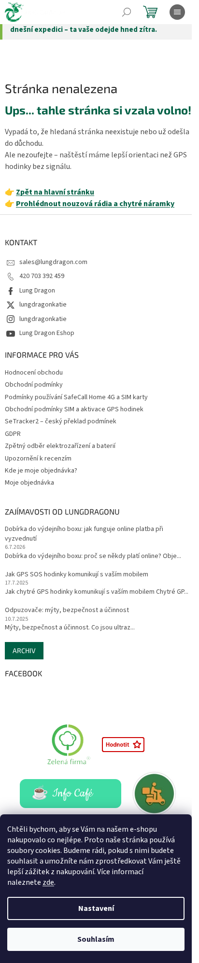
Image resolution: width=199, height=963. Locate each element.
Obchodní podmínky (34, 385)
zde (48, 882)
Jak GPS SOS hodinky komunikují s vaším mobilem (76, 574)
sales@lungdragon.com (53, 262)
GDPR (13, 434)
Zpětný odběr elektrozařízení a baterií (60, 446)
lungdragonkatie (43, 304)
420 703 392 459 (41, 276)
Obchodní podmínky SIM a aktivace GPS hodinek (74, 409)
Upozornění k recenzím (38, 458)
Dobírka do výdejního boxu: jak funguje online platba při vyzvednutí (84, 534)
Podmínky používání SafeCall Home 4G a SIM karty (76, 397)
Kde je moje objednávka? (41, 470)
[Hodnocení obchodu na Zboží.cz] (123, 744)
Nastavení (96, 908)
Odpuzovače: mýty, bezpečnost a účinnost (67, 610)
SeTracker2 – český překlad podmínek (60, 421)
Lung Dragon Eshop (46, 333)
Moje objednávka (29, 483)
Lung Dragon (37, 290)
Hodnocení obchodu (34, 372)
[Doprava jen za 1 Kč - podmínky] (155, 793)
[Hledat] (126, 12)
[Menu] (177, 12)
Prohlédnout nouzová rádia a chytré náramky (95, 203)
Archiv (24, 650)
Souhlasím (95, 939)
